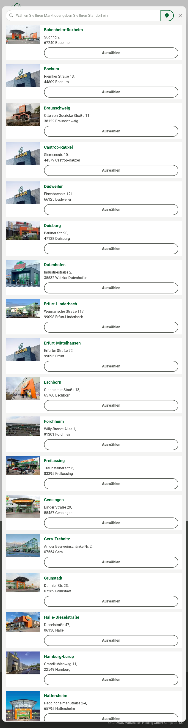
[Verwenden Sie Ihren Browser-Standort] (167, 15)
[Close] (180, 16)
